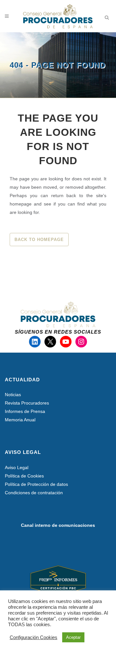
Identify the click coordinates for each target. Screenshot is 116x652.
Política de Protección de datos (36, 484)
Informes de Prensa (25, 411)
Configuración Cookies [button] (33, 637)
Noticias (13, 394)
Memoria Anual (20, 419)
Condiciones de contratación (34, 492)
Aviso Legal (16, 467)
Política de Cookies (24, 475)
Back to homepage (39, 239)
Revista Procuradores (27, 403)
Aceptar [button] (73, 637)
